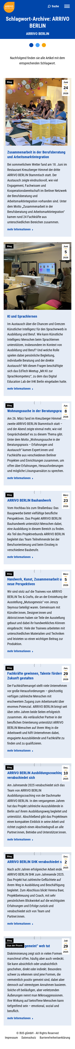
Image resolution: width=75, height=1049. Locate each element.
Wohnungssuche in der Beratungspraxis (36, 411)
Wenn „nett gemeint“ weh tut (28, 946)
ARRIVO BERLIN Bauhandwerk (29, 500)
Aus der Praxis (15, 945)
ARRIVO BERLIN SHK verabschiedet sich (36, 862)
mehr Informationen (19, 229)
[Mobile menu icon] (67, 6)
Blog (9, 82)
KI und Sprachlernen (22, 316)
